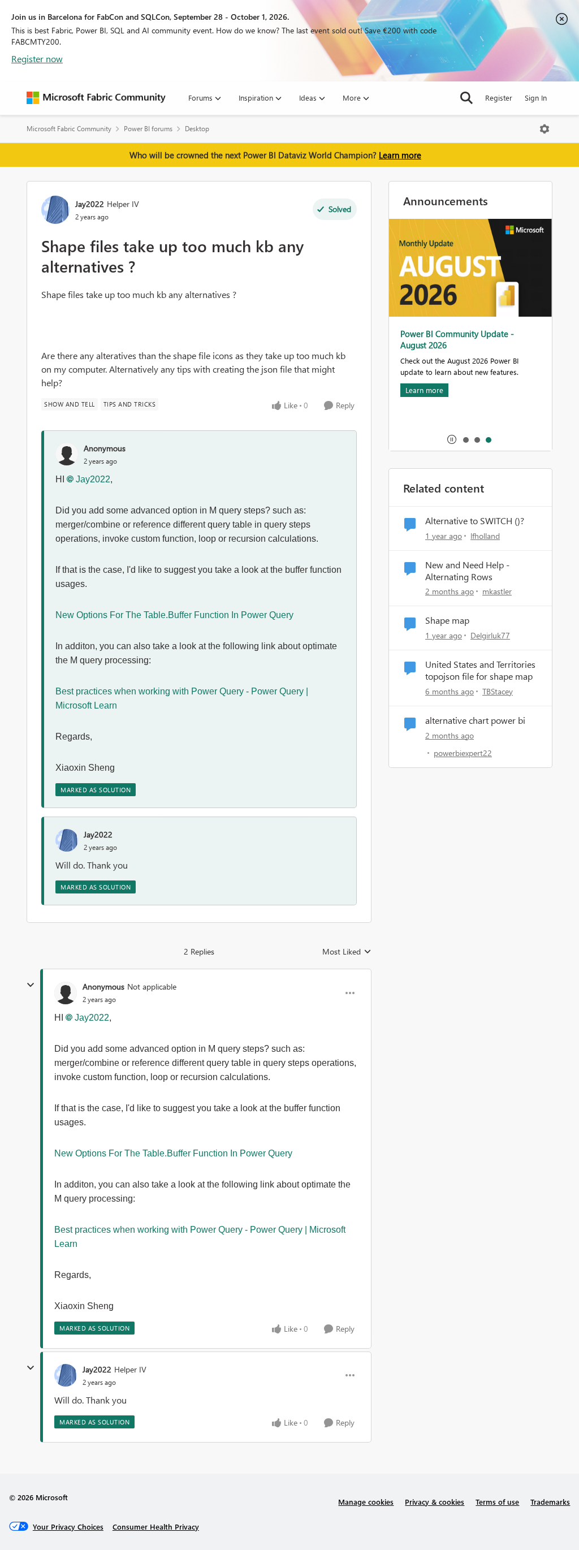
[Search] (466, 98)
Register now (37, 58)
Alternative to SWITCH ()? (474, 520)
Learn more (400, 155)
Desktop (197, 128)
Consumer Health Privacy (156, 1526)
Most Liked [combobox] (346, 951)
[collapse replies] (30, 985)
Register (498, 97)
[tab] (465, 439)
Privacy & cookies (434, 1501)
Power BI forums (148, 128)
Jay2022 (89, 203)
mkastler (497, 591)
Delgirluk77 (490, 635)
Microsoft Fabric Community (69, 128)
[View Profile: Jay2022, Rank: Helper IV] (55, 210)
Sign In (536, 97)
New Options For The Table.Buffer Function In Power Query (174, 615)
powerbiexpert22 (463, 753)
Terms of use (497, 1501)
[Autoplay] (452, 439)
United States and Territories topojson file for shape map (480, 670)
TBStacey (497, 691)
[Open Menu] (544, 129)
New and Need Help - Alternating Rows (467, 570)
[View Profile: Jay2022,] (66, 840)
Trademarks (550, 1501)
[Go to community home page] (96, 98)
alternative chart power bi (475, 720)
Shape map (447, 620)
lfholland (485, 535)
